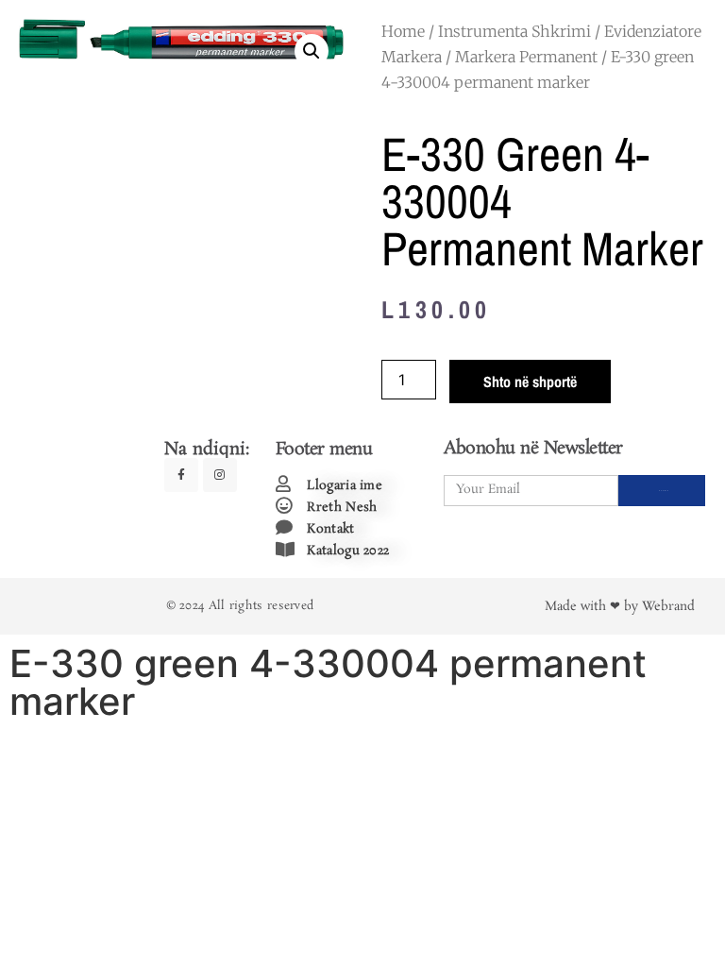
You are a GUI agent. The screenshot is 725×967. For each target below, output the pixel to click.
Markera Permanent (526, 56)
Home (403, 31)
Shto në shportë (530, 381)
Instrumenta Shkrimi (514, 31)
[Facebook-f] (181, 475)
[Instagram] (220, 475)
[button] (312, 51)
